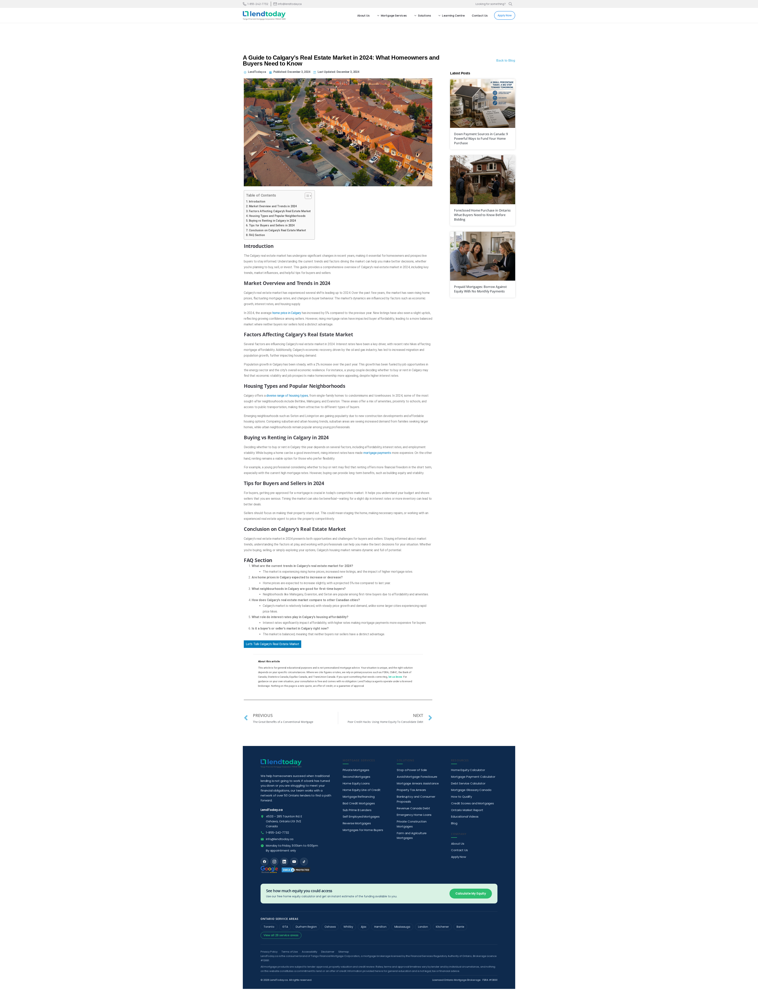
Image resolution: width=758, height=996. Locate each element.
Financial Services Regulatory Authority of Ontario (441, 956)
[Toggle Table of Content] (306, 195)
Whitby (348, 927)
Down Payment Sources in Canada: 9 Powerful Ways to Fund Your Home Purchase (481, 138)
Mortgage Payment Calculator (473, 777)
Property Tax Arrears (411, 790)
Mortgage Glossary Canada (471, 790)
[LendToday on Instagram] (274, 862)
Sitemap (343, 952)
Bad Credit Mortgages (359, 803)
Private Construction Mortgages (412, 823)
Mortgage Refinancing (359, 797)
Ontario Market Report (467, 810)
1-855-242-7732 (257, 4)
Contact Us (459, 850)
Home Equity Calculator (468, 770)
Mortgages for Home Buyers (363, 830)
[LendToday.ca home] (281, 763)
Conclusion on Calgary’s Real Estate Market (277, 230)
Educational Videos (464, 816)
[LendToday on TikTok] (304, 862)
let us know (395, 676)
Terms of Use (289, 952)
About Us (457, 843)
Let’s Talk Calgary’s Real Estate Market (272, 644)
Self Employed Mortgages (361, 816)
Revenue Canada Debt (413, 808)
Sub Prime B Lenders (357, 810)
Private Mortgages (356, 770)
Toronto (269, 927)
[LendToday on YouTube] (294, 862)
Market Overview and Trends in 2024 (273, 206)
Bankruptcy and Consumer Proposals (416, 799)
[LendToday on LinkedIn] (284, 862)
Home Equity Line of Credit (362, 790)
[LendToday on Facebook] (264, 862)
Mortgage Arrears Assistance (418, 783)
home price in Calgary (286, 313)
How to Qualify (461, 797)
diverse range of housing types (287, 395)
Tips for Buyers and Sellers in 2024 (272, 225)
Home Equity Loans (356, 783)
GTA (285, 927)
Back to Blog (505, 60)
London (423, 927)
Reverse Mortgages (357, 823)
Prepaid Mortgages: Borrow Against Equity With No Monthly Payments (480, 289)
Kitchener (442, 927)
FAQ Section (257, 235)
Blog (454, 823)
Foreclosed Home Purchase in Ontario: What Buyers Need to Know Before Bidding (482, 215)
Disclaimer (327, 952)
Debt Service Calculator (468, 783)
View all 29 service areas (281, 935)
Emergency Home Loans (414, 815)
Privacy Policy (269, 952)
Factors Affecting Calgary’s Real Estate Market (280, 211)
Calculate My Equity (470, 893)
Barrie (460, 927)
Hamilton (380, 927)
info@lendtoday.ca (279, 839)
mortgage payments (377, 453)
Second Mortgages (356, 777)
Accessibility (309, 952)
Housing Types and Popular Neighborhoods (277, 216)
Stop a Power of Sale (412, 770)
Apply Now (458, 857)
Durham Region (306, 927)
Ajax (363, 927)
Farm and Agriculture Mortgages (412, 835)
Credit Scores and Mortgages (472, 803)
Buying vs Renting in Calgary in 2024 (272, 220)
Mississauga (402, 927)
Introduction (257, 201)
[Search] (510, 4)
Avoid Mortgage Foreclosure (417, 777)
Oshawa (330, 927)
